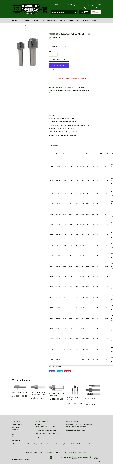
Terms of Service (48, 452)
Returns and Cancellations (80, 452)
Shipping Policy (38, 452)
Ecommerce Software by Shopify (20, 459)
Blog (13, 434)
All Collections (83, 20)
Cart (85, 12)
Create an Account (96, 8)
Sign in (86, 8)
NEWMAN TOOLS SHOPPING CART (26, 457)
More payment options (59, 70)
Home (13, 25)
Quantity (51, 51)
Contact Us (15, 432)
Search (14, 437)
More (94, 20)
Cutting (15, 20)
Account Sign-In (17, 424)
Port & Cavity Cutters (24, 25)
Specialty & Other (66, 20)
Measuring (51, 20)
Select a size (52, 43)
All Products (15, 427)
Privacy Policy (28, 452)
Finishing (26, 20)
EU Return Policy (67, 452)
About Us (15, 429)
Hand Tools (38, 20)
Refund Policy (57, 452)
